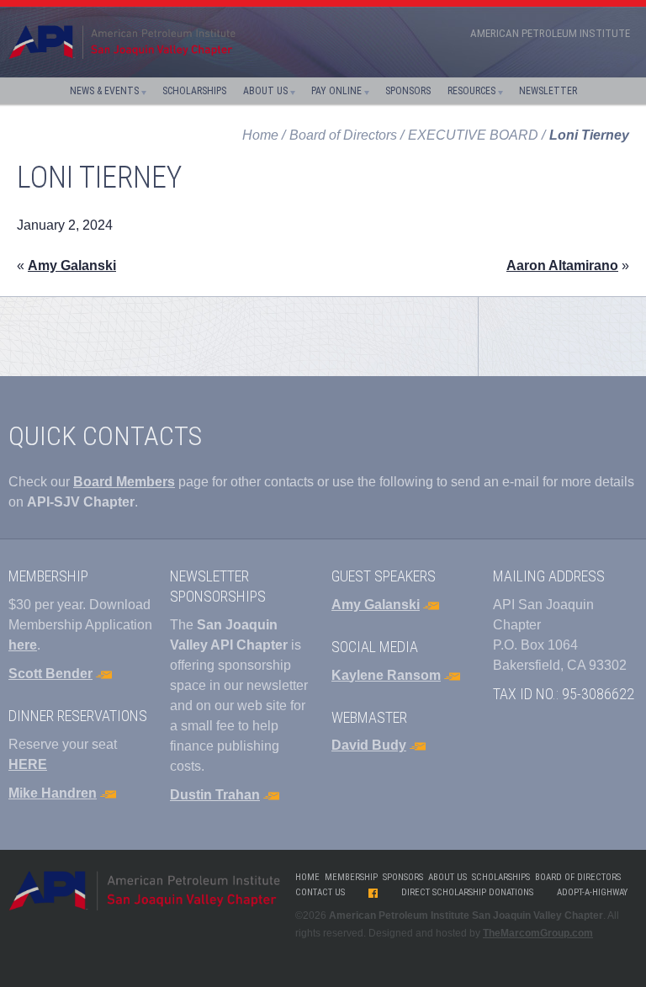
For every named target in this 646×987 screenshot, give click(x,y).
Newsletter (548, 91)
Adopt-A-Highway (592, 892)
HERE (27, 764)
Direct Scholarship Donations (467, 892)
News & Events (104, 91)
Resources (471, 91)
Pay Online (336, 91)
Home (260, 135)
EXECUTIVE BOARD (473, 135)
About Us (265, 91)
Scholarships (194, 91)
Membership (351, 877)
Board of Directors (578, 877)
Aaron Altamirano (562, 265)
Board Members (124, 482)
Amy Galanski (72, 265)
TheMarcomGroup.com (538, 933)
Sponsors (408, 91)
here (22, 645)
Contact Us (320, 892)
